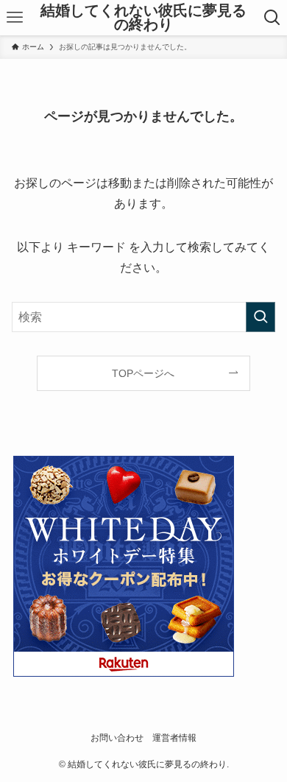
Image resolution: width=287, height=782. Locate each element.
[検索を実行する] (260, 317)
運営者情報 (174, 737)
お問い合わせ (117, 737)
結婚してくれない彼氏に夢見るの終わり (143, 18)
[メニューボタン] (14, 17)
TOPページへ (143, 373)
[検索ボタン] (272, 17)
